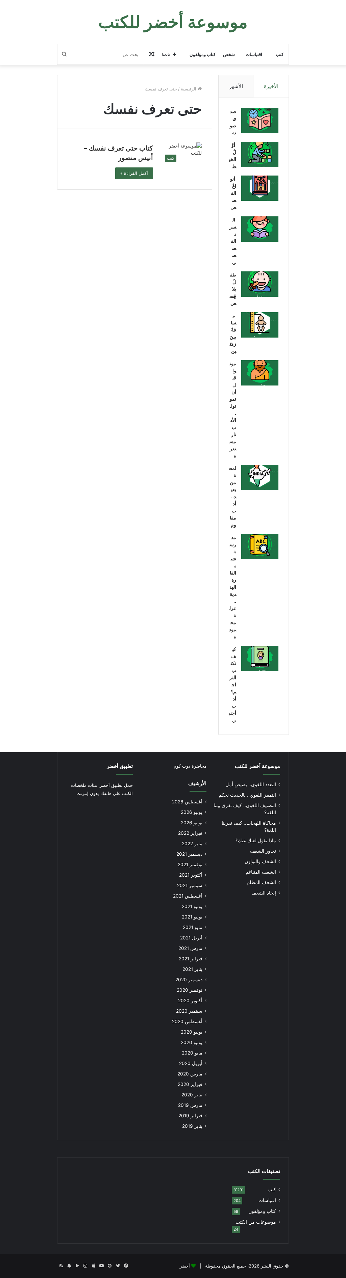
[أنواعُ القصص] (259, 188)
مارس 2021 (190, 948)
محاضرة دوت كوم (190, 766)
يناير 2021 (192, 969)
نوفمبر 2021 (190, 864)
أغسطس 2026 (187, 801)
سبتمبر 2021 (189, 885)
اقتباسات (254, 54)
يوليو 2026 (191, 812)
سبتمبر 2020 (189, 1011)
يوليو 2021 (192, 906)
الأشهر (236, 86)
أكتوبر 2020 (190, 1000)
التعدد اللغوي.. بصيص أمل (250, 784)
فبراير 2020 (190, 1084)
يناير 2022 (192, 843)
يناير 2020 (191, 1094)
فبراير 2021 (190, 958)
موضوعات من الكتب (256, 1222)
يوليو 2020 (191, 1032)
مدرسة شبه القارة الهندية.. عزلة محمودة (232, 586)
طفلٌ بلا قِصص (233, 289)
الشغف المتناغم (261, 872)
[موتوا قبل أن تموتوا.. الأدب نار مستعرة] (259, 372)
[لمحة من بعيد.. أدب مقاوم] (259, 477)
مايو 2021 (192, 927)
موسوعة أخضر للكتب (257, 766)
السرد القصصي (232, 241)
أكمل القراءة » (134, 173)
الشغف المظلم (261, 882)
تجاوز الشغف (263, 851)
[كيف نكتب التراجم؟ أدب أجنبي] (259, 658)
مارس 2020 (189, 1073)
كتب (279, 54)
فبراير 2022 (190, 833)
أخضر (185, 1266)
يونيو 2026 (191, 822)
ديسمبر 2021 (189, 854)
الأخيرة (271, 86)
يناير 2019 (192, 1126)
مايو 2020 (192, 1053)
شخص (229, 54)
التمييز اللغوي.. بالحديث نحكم (247, 795)
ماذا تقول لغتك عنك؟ (256, 840)
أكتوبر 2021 (190, 875)
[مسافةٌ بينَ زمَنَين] (259, 325)
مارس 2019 (190, 1105)
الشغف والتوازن (260, 861)
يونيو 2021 (192, 917)
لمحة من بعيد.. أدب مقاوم (232, 496)
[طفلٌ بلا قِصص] (259, 284)
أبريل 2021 (191, 937)
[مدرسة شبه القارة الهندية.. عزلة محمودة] (259, 546)
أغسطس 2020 (187, 1021)
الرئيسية (189, 88)
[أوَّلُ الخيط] (259, 154)
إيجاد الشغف (263, 893)
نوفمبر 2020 (189, 990)
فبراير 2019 (190, 1115)
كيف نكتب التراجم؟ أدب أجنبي (232, 684)
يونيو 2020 (191, 1042)
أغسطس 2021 (187, 896)
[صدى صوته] (259, 120)
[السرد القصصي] (259, 229)
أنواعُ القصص (233, 193)
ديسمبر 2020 (188, 979)
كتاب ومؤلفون (203, 54)
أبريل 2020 (190, 1063)
